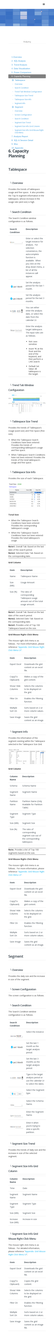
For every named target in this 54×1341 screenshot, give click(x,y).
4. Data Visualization (21, 68)
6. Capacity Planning (21, 76)
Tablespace (19, 80)
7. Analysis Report (20, 136)
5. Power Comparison (21, 72)
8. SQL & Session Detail (22, 140)
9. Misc (15, 144)
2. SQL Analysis (19, 61)
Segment (18, 107)
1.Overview (17, 57)
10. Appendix (17, 148)
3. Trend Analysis (19, 65)
